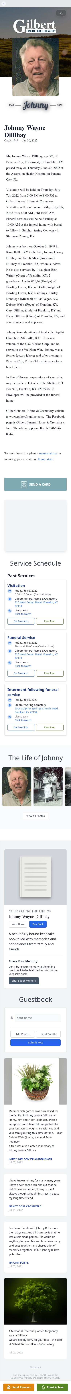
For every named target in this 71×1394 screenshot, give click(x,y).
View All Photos (35, 816)
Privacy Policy (25, 1377)
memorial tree (48, 453)
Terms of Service (45, 1377)
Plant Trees (50, 621)
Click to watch (23, 614)
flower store (45, 459)
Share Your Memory (24, 980)
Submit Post (35, 1042)
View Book (18, 924)
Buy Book (38, 924)
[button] (35, 1081)
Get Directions (21, 621)
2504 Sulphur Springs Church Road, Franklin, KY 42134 (37, 710)
